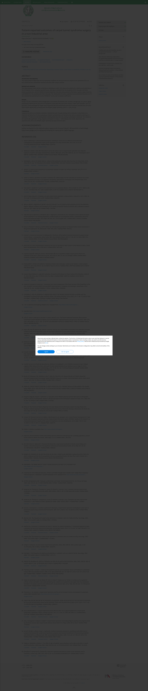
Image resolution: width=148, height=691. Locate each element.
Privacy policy (80, 341)
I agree (46, 352)
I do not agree (65, 352)
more (46, 343)
